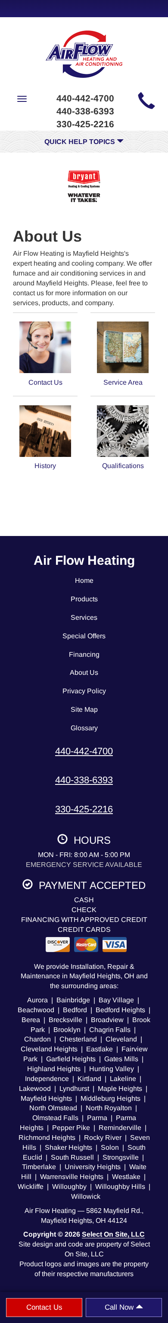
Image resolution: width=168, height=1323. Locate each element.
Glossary (84, 728)
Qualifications (123, 465)
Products (84, 599)
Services (84, 617)
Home (84, 580)
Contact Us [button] (44, 1307)
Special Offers (84, 636)
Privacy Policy (84, 691)
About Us (84, 672)
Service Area (123, 382)
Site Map (84, 709)
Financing (84, 654)
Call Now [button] (120, 1307)
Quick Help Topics (80, 141)
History (45, 465)
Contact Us (45, 382)
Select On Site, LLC (113, 1234)
